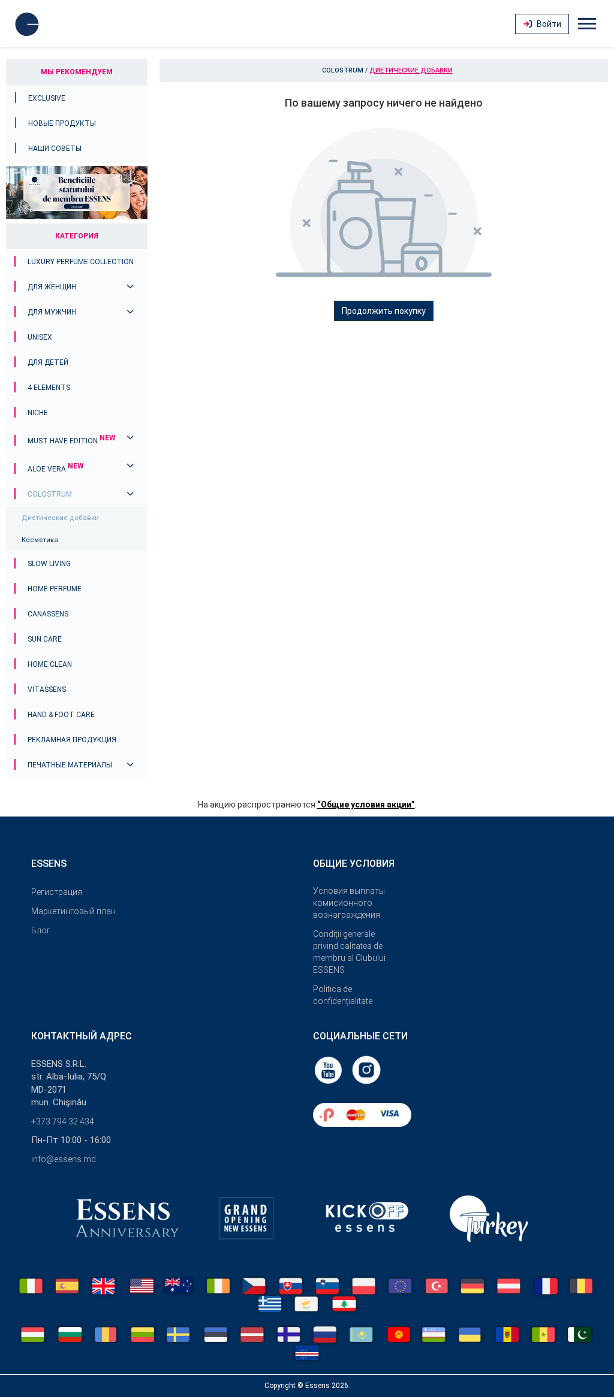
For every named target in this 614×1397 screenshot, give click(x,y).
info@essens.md (63, 1159)
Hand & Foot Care (61, 714)
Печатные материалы (70, 765)
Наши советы (55, 148)
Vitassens (47, 689)
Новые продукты (62, 123)
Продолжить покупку (384, 311)
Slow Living (49, 564)
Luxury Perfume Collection (81, 262)
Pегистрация (56, 892)
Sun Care (45, 639)
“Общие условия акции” (366, 804)
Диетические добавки (60, 518)
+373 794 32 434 (62, 1121)
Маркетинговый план (73, 911)
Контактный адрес (81, 1036)
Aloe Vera (56, 469)
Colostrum (50, 494)
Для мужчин (52, 312)
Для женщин (52, 287)
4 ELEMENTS (49, 387)
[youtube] (329, 1069)
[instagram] (366, 1069)
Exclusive (46, 98)
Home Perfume (55, 589)
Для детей (48, 362)
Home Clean (50, 664)
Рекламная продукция (72, 740)
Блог (40, 930)
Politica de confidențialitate (342, 995)
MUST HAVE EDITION (72, 441)
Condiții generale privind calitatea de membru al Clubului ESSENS (349, 952)
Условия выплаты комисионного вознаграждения (349, 903)
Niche (38, 413)
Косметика (40, 540)
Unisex (40, 337)
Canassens (48, 614)
